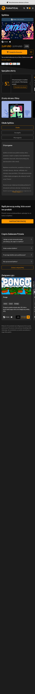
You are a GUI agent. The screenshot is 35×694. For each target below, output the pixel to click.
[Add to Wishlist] (31, 52)
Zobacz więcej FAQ (17, 267)
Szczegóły (17, 132)
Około (17, 127)
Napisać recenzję (17, 221)
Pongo (5, 297)
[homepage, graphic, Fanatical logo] (10, 8)
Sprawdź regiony (6, 60)
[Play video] (16, 109)
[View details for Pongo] (16, 286)
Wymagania (17, 137)
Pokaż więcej (17, 192)
